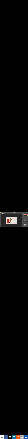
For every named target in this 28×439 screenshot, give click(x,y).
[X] (10, 437)
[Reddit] (18, 437)
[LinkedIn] (14, 437)
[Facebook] (6, 437)
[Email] (22, 437)
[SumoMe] (26, 437)
